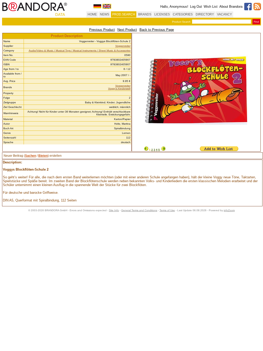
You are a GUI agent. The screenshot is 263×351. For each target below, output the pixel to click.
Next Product (127, 30)
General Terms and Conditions (139, 210)
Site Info (114, 210)
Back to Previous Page (156, 30)
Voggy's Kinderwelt (119, 88)
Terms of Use (167, 210)
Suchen (30, 156)
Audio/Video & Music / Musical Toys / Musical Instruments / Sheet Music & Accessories (79, 50)
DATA (60, 14)
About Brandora (230, 6)
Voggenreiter (122, 45)
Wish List (211, 6)
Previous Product (102, 30)
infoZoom (229, 210)
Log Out (196, 6)
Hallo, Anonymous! (174, 6)
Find (256, 21)
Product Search (181, 21)
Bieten (43, 156)
